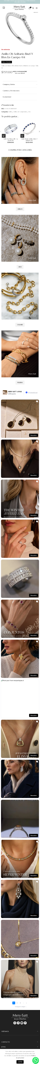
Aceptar (20, 1062)
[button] (4, 136)
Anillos (10, 112)
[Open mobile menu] (36, 8)
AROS (20, 267)
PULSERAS (20, 382)
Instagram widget (21, 1006)
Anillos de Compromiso (20, 112)
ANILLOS (20, 209)
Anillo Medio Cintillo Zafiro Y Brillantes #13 (29, 139)
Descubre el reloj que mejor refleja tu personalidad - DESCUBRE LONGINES (20, 1)
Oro (29, 112)
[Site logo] (19, 8)
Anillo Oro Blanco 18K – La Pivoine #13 (11, 139)
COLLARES (20, 325)
